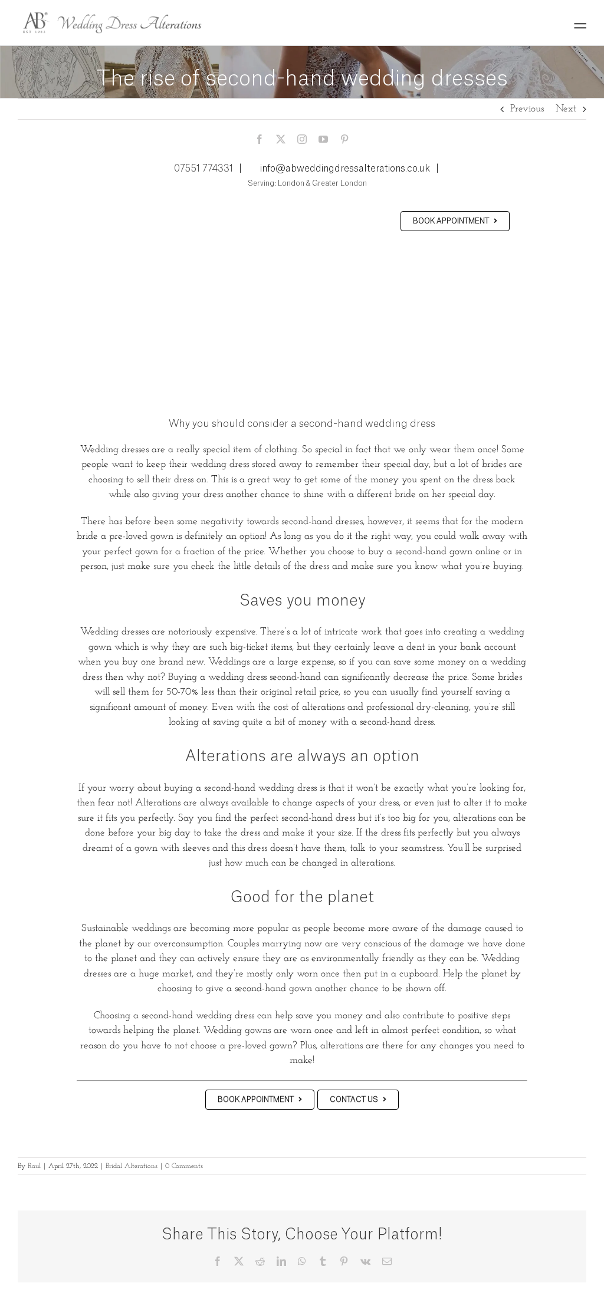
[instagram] (302, 139)
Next (566, 109)
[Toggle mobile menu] (580, 25)
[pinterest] (344, 139)
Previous (527, 109)
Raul (34, 1166)
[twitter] (280, 139)
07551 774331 (203, 168)
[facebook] (259, 139)
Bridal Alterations (131, 1166)
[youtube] (323, 139)
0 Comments (184, 1166)
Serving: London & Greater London (306, 183)
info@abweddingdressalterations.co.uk (345, 168)
